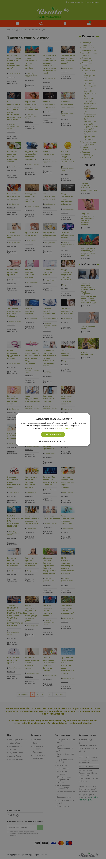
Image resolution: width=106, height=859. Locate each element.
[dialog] (53, 429)
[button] (53, 441)
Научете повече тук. (65, 428)
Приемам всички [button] (53, 434)
